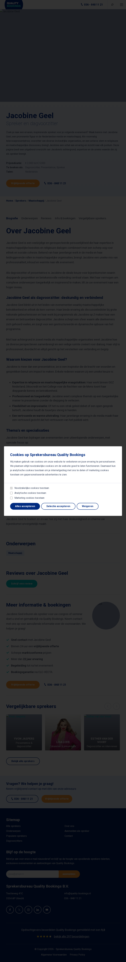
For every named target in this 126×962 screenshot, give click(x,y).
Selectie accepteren (58, 506)
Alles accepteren (25, 506)
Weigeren (87, 506)
